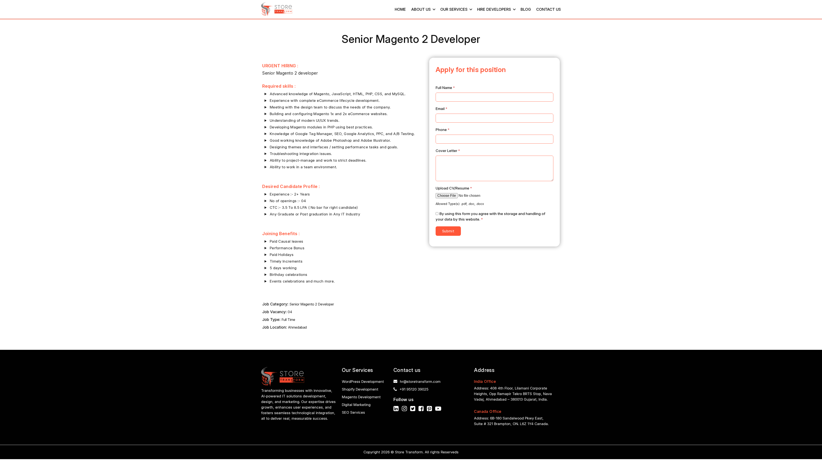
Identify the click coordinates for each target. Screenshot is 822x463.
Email (441, 109)
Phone (443, 130)
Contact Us (548, 9)
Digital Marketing (356, 405)
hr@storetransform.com (420, 381)
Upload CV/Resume (454, 188)
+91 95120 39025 (413, 389)
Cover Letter (448, 151)
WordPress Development (363, 381)
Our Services (454, 9)
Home (400, 9)
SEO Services (353, 412)
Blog (526, 9)
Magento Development (361, 397)
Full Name (445, 88)
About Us (421, 9)
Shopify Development (360, 389)
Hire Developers (494, 9)
